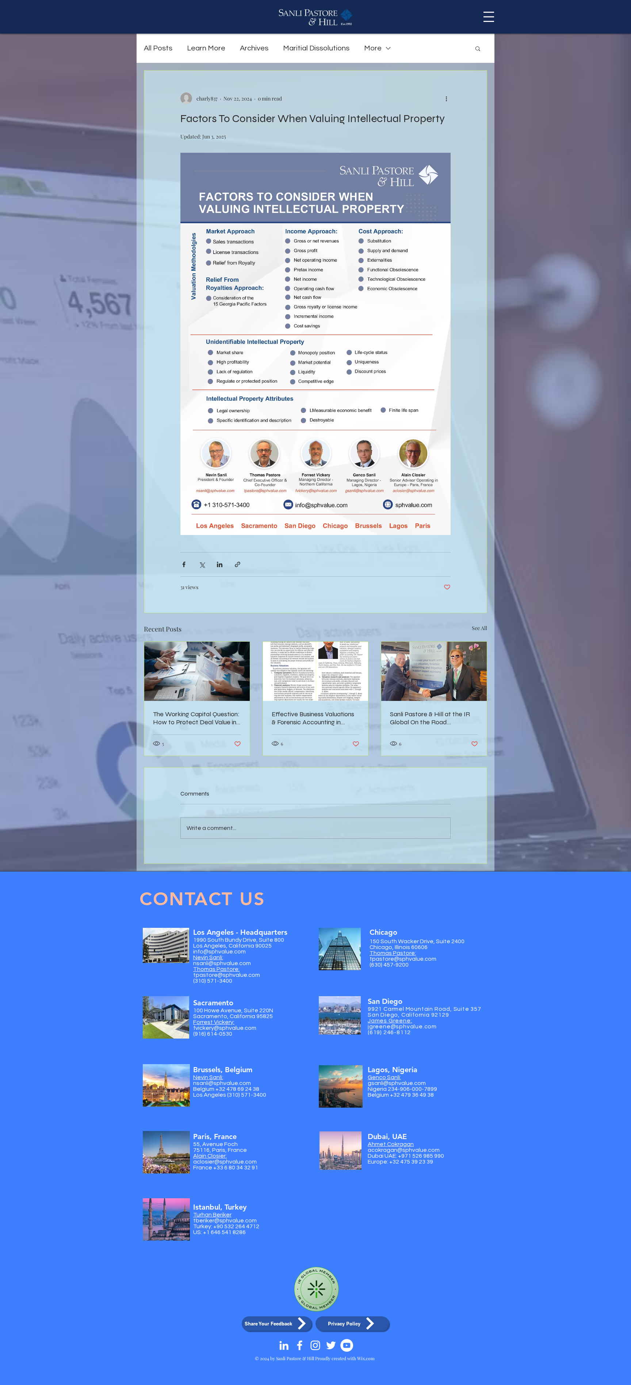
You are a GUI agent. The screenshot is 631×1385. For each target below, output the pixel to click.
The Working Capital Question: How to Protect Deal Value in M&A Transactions (196, 718)
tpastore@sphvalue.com (226, 975)
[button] (488, 17)
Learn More (206, 48)
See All (479, 628)
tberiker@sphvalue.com (225, 1220)
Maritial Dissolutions (316, 48)
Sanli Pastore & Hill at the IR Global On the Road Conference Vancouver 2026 (430, 718)
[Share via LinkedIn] (219, 564)
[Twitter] (331, 1345)
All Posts (158, 48)
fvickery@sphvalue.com (224, 1028)
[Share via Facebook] (183, 564)
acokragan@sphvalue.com (404, 1150)
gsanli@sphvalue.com (397, 1083)
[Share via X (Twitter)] (201, 564)
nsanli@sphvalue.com (222, 963)
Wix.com (366, 1358)
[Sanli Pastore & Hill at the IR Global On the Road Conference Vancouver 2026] (434, 671)
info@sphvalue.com (219, 952)
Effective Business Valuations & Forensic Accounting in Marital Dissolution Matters (313, 718)
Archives (254, 48)
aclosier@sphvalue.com (225, 1162)
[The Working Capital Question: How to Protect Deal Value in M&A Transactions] (197, 671)
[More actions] (446, 98)
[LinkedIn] (284, 1345)
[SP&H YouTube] (346, 1345)
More (373, 48)
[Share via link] (237, 564)
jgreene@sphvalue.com (402, 1026)
